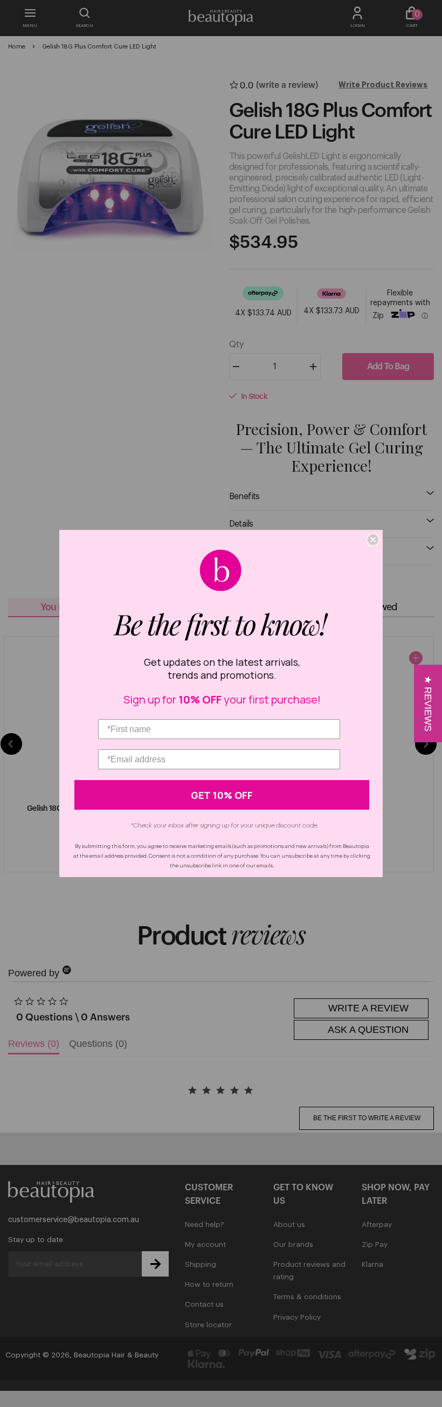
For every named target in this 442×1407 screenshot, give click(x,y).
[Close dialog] (373, 539)
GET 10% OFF (222, 795)
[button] (428, 703)
